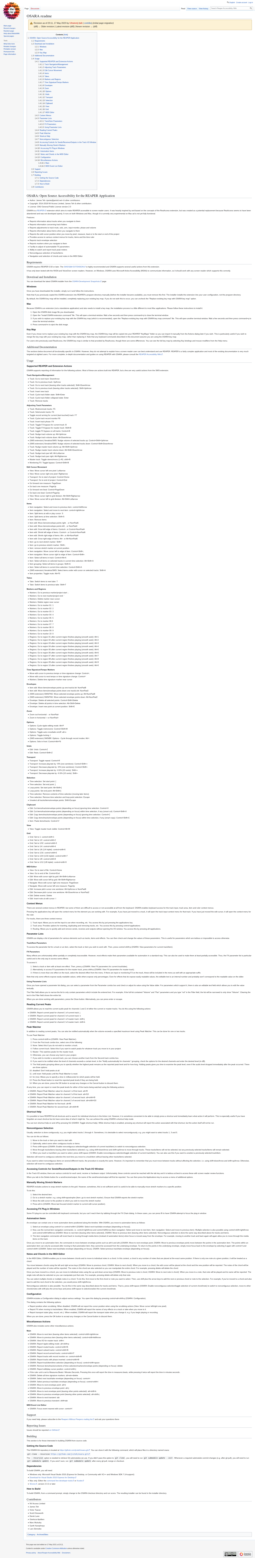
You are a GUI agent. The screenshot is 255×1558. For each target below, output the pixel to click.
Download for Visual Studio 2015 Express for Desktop (52, 1477)
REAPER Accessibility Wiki (150, 354)
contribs (88, 23)
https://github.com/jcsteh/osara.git (74, 1450)
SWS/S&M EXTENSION (74, 267)
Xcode (79, 1481)
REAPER (40, 210)
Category (31, 1534)
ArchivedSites (42, 1534)
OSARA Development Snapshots (86, 281)
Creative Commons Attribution (56, 1548)
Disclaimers (66, 1553)
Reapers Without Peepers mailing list (76, 1419)
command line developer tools (59, 1481)
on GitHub (53, 1430)
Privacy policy (31, 1553)
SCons (32, 1484)
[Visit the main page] (11, 10)
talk (80, 23)
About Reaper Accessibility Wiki (49, 1553)
